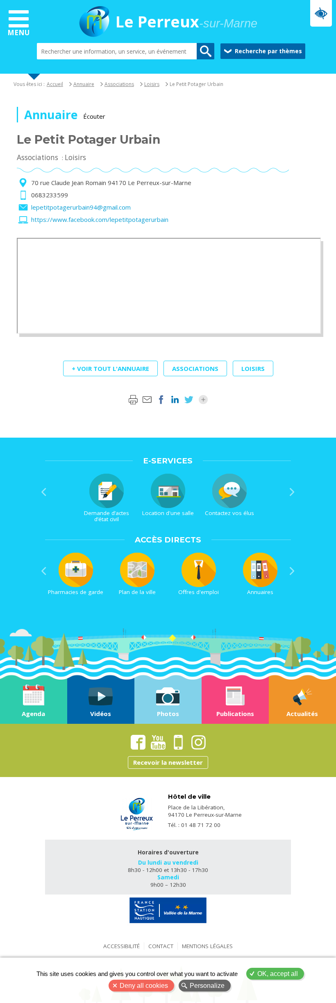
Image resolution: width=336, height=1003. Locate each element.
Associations (119, 84)
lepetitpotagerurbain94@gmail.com (81, 207)
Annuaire (83, 84)
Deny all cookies (144, 985)
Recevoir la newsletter (168, 762)
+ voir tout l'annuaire (110, 368)
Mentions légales (207, 946)
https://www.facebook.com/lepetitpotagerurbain (99, 219)
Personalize (207, 985)
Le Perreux (186, 22)
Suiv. (292, 492)
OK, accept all (277, 973)
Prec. (43, 492)
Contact (160, 946)
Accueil (55, 84)
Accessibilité (121, 946)
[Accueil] (94, 22)
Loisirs (151, 84)
